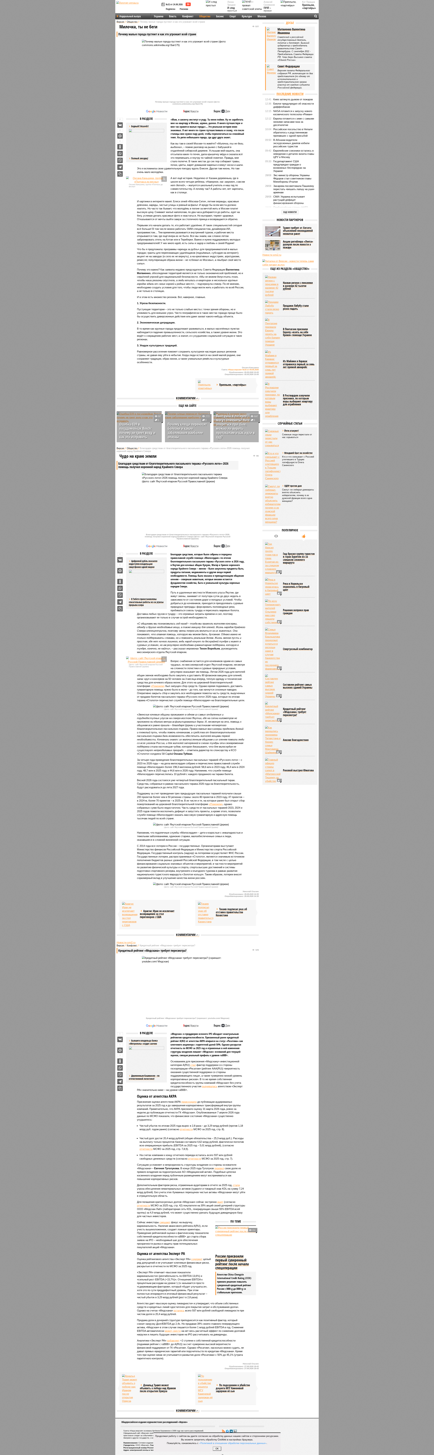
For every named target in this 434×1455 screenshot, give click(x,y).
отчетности (186, 1129)
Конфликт (187, 16)
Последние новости (290, 94)
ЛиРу (235, 1431)
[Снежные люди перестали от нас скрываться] (272, 438)
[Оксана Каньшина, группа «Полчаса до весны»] (146, 179)
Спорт (233, 16)
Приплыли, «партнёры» (309, 7)
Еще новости (290, 212)
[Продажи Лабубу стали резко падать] (272, 307)
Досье (290, 23)
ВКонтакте (231, 1431)
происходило (189, 1101)
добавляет (173, 1340)
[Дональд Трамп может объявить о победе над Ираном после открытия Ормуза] (129, 1388)
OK (217, 1448)
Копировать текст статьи (120, 174)
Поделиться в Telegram (120, 167)
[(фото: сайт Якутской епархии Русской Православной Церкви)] (146, 660)
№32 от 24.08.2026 (174, 4)
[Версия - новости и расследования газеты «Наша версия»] (138, 8)
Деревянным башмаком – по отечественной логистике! (144, 1077)
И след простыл (232, 9)
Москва (262, 16)
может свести (173, 1330)
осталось (179, 1310)
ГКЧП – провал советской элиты (269, 12)
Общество (204, 16)
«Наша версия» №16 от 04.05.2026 (243, 370)
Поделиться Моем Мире (120, 136)
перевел (219, 1168)
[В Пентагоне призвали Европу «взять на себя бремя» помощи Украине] (272, 332)
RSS (223, 1431)
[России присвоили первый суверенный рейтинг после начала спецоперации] (235, 1239)
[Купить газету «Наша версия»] (163, 5)
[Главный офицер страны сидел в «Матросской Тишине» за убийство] (272, 770)
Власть (172, 16)
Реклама (184, 9)
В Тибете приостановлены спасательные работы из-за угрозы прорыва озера (146, 602)
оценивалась (209, 1086)
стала (236, 1185)
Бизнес (220, 16)
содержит (196, 1259)
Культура (247, 16)
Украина (158, 16)
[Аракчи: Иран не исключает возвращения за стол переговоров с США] (129, 914)
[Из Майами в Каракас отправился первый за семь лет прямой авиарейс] (272, 364)
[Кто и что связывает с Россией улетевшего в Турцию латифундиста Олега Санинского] (272, 466)
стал (193, 1065)
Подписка (170, 9)
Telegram (227, 1431)
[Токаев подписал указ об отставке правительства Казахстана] (205, 912)
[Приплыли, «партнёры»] (205, 385)
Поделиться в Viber (120, 160)
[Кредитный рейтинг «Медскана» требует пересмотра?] (272, 712)
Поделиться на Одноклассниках (120, 147)
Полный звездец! (139, 158)
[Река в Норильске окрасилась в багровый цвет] (272, 587)
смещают (165, 1222)
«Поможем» (158, 686)
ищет (220, 1201)
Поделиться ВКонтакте (120, 125)
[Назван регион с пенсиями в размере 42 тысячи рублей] (272, 286)
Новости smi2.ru (126, 942)
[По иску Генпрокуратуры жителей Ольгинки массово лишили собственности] (272, 611)
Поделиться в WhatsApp (120, 153)
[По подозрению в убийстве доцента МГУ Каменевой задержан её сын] (205, 1388)
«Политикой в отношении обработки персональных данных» (233, 1443)
